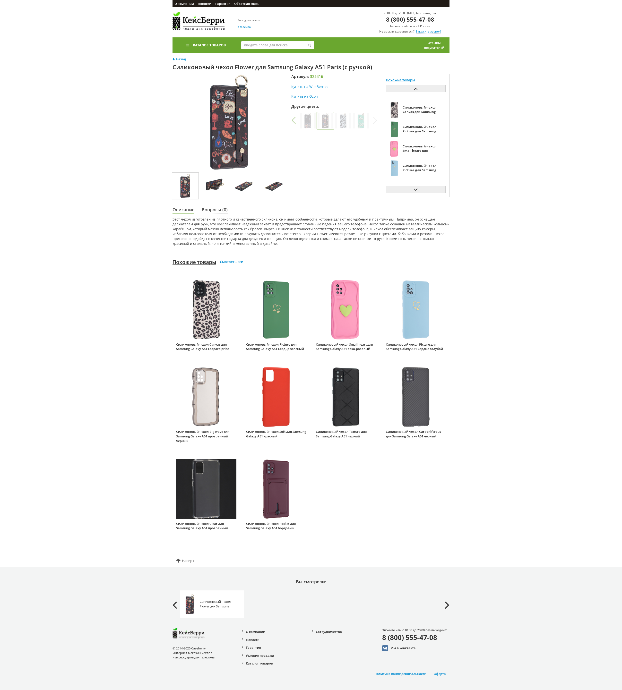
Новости (204, 3)
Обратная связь (246, 3)
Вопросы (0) (215, 210)
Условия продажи (260, 655)
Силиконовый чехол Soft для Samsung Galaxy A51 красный (276, 433)
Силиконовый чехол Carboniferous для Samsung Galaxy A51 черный (413, 433)
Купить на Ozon (304, 96)
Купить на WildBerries (309, 86)
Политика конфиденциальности (400, 674)
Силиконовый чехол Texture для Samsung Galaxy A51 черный (341, 433)
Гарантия (222, 3)
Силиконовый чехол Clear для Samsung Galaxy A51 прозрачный (202, 525)
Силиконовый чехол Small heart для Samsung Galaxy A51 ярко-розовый (344, 346)
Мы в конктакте (402, 648)
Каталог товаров (209, 45)
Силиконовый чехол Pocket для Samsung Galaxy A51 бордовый (271, 525)
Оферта (440, 674)
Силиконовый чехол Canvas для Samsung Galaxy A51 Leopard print (202, 346)
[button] (293, 120)
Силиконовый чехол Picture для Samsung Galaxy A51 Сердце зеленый (275, 346)
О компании (184, 3)
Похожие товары (194, 262)
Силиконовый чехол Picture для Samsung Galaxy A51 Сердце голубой (414, 346)
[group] (308, 120)
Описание (183, 210)
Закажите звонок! (428, 31)
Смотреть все (231, 261)
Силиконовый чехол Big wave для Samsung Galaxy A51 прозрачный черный (202, 436)
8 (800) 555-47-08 (410, 19)
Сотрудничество (329, 632)
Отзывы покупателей (434, 45)
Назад (180, 59)
